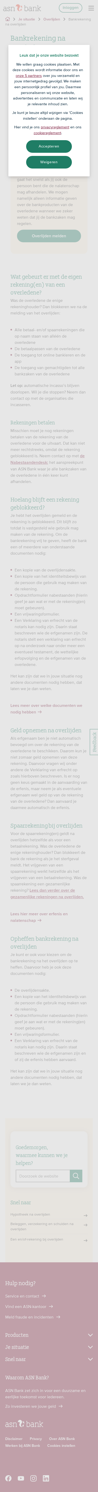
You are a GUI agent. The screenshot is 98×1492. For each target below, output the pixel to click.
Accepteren (49, 146)
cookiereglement (47, 133)
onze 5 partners (29, 75)
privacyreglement (55, 127)
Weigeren (49, 162)
